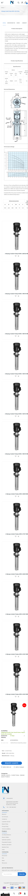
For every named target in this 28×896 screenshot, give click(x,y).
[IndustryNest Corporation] (11, 2)
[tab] (4, 23)
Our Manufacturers (6, 834)
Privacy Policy (5, 826)
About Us (4, 814)
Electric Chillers (5, 837)
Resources (4, 863)
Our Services (5, 816)
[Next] (24, 736)
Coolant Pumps (15, 775)
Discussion (4, 855)
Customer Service (6, 821)
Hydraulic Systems (6, 775)
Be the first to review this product (18, 742)
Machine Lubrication (6, 844)
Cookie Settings (5, 895)
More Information (11, 22)
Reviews (18, 22)
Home (2, 7)
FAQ (3, 858)
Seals (3, 849)
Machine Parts (5, 847)
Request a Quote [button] (11, 763)
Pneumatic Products (6, 842)
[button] (16, 256)
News (3, 860)
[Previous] (24, 731)
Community (24, 22)
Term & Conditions (6, 829)
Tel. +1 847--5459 (11, 807)
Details (4, 22)
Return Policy (5, 824)
